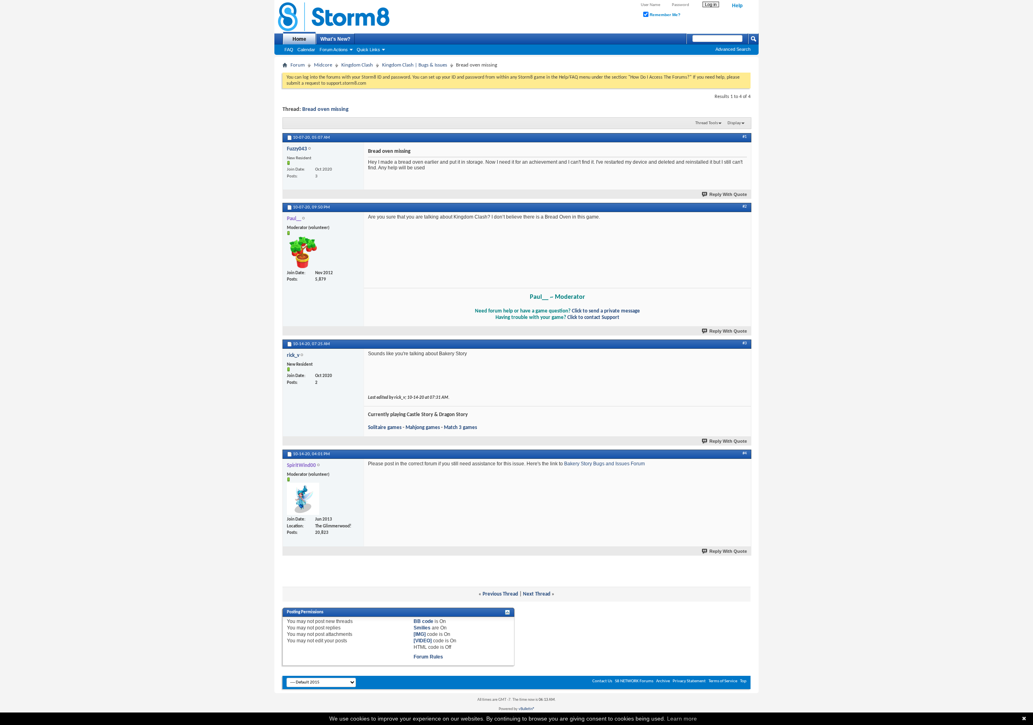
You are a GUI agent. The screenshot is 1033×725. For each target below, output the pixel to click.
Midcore (323, 65)
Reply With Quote (728, 194)
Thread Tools (706, 123)
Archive (663, 681)
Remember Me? (664, 14)
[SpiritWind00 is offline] (303, 499)
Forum (298, 65)
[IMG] (420, 634)
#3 (744, 343)
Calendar (306, 49)
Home (299, 39)
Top (743, 681)
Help (737, 5)
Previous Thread (500, 594)
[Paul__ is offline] (303, 252)
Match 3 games (460, 427)
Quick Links (368, 49)
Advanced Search (733, 49)
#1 (744, 137)
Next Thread (536, 594)
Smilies (422, 628)
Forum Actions (334, 49)
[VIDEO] (423, 641)
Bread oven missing (325, 109)
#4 (744, 453)
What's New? (335, 39)
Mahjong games (423, 427)
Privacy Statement (689, 681)
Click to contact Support (593, 317)
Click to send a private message (606, 311)
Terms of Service (723, 681)
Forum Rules (428, 657)
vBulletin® (527, 709)
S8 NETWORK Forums (634, 681)
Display (734, 123)
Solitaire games (384, 427)
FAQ (288, 49)
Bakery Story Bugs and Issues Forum (604, 464)
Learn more (682, 718)
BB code (423, 621)
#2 (744, 206)
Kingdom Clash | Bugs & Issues (414, 65)
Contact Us (602, 681)
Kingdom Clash (357, 65)
